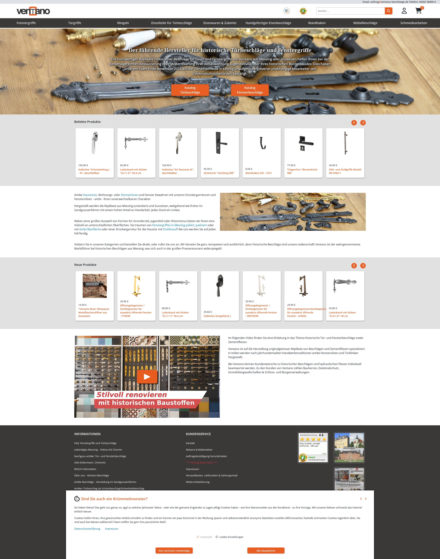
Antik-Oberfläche (90, 229)
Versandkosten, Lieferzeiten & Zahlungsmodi (212, 475)
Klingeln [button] (123, 23)
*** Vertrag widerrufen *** (202, 462)
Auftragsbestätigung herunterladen (206, 456)
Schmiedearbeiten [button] (413, 23)
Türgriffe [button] (74, 23)
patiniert (201, 225)
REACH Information (85, 469)
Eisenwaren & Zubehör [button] (220, 23)
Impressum (192, 469)
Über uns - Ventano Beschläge (91, 475)
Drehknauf (170, 229)
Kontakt (190, 443)
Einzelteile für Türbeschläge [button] (171, 23)
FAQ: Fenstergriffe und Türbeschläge (95, 443)
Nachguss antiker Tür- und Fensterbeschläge (100, 456)
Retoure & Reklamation (199, 449)
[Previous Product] (354, 122)
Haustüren (90, 195)
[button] (404, 11)
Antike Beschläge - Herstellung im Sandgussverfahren (105, 482)
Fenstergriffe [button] (26, 23)
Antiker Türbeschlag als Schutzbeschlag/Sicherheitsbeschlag (109, 488)
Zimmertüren (129, 195)
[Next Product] (363, 122)
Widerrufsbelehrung (198, 482)
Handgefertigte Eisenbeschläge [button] (268, 23)
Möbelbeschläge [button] (365, 23)
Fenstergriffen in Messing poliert (173, 225)
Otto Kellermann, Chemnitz (90, 462)
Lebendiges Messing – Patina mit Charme (98, 449)
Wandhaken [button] (317, 23)
